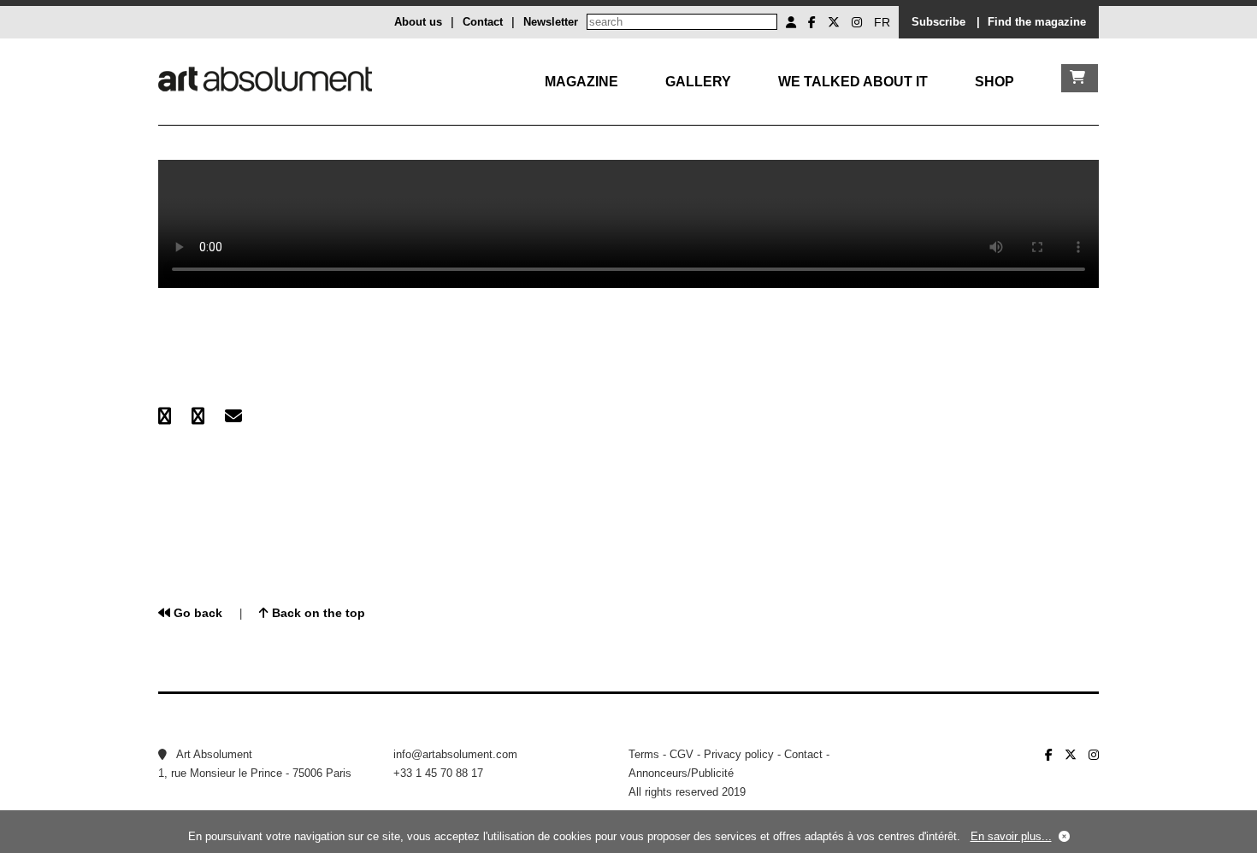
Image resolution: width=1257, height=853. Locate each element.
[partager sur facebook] (164, 416)
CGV (681, 754)
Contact (483, 21)
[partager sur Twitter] (198, 416)
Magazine (581, 81)
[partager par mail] (233, 416)
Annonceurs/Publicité (681, 773)
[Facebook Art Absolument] (812, 22)
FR (882, 22)
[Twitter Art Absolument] (834, 22)
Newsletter (550, 21)
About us (418, 21)
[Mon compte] (791, 22)
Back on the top (317, 613)
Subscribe (938, 21)
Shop (994, 81)
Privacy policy (739, 754)
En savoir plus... (1011, 836)
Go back (196, 613)
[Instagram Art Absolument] (857, 22)
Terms (643, 754)
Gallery (698, 81)
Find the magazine (1037, 21)
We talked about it (853, 81)
